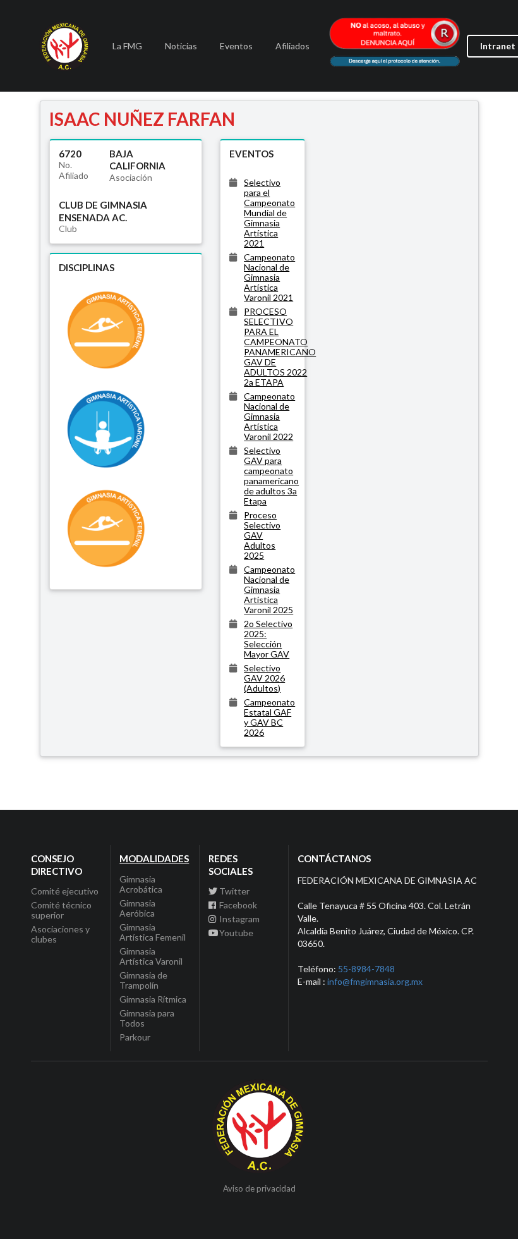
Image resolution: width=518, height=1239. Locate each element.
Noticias (181, 45)
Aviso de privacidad (259, 1189)
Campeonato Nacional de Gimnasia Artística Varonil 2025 (269, 589)
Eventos (236, 45)
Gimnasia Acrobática (140, 884)
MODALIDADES (154, 858)
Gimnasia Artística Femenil (152, 932)
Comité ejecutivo (65, 891)
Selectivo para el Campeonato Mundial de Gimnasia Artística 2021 (269, 212)
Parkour (134, 1037)
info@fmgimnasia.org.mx (375, 981)
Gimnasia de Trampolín (143, 980)
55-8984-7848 (366, 968)
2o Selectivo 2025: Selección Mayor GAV (268, 638)
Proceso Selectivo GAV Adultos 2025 (262, 535)
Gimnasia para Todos (146, 1018)
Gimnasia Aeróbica (137, 908)
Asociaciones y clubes (60, 934)
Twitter (234, 891)
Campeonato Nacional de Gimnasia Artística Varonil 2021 (269, 277)
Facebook (238, 905)
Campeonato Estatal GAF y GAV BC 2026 (269, 717)
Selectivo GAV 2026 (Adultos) (264, 677)
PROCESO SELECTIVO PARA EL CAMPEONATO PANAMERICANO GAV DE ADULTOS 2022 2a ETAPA (280, 347)
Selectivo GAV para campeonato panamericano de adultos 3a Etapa (271, 475)
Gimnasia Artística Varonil (151, 956)
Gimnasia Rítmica (152, 999)
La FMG (127, 45)
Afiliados (292, 45)
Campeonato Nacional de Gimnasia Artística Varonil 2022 (269, 416)
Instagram (239, 918)
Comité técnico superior (61, 910)
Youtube (236, 932)
